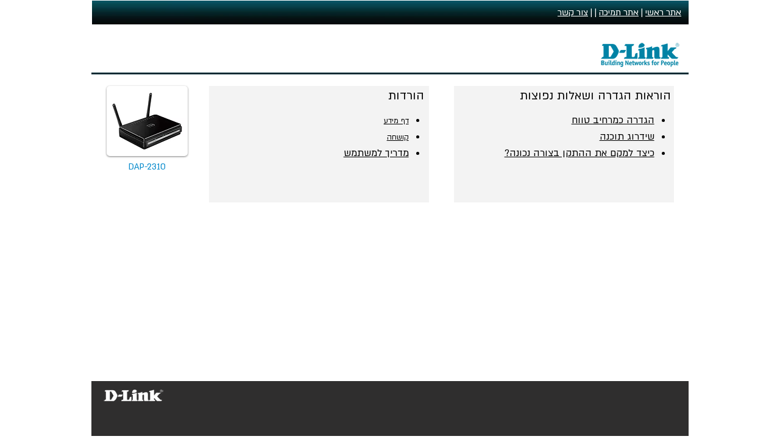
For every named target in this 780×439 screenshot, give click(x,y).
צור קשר (573, 12)
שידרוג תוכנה (627, 136)
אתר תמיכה (619, 12)
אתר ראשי (663, 12)
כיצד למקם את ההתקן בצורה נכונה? (579, 153)
